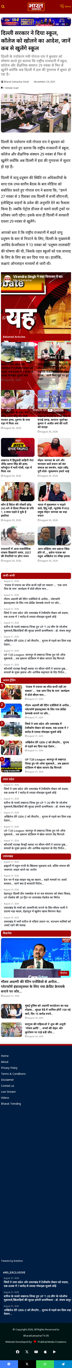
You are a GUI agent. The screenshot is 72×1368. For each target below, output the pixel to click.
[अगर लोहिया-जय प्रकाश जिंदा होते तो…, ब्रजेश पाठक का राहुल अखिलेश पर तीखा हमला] (54, 535)
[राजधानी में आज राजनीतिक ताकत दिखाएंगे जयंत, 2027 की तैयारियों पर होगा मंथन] (18, 535)
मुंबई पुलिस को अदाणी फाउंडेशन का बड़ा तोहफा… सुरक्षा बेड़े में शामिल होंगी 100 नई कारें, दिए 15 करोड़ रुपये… (47, 1010)
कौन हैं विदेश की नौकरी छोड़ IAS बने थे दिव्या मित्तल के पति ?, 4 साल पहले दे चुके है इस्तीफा (17, 510)
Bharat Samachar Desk (16, 82)
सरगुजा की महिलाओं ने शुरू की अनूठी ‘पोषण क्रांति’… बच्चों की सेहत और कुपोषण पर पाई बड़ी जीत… (45, 1028)
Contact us (7, 1086)
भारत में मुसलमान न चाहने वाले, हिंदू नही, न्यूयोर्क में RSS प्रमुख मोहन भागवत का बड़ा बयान (53, 510)
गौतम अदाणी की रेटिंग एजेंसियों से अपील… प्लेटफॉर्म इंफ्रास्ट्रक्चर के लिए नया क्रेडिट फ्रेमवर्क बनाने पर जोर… (48, 710)
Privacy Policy (9, 1068)
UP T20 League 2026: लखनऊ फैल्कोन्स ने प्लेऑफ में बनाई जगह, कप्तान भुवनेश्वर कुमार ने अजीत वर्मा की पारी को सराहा (54, 420)
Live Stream (8, 1092)
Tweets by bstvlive (12, 1261)
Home (5, 1056)
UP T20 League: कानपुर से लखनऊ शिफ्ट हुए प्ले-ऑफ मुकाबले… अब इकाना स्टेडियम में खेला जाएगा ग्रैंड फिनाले (47, 764)
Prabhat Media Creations (51, 1342)
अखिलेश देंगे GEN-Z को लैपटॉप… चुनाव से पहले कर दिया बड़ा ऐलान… (47, 745)
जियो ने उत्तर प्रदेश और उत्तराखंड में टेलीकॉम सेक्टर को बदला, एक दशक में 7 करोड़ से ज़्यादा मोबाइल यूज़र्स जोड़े (17, 370)
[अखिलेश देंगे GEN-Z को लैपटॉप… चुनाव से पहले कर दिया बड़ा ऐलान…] (11, 748)
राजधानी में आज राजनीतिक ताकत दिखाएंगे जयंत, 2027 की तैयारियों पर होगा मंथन (16, 552)
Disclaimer (7, 1080)
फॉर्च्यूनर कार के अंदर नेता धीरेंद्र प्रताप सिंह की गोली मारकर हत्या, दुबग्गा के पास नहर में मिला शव (15, 418)
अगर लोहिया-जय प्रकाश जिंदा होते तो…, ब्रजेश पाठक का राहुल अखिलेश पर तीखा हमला (54, 552)
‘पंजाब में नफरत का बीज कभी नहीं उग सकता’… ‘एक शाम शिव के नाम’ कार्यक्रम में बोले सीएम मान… (47, 691)
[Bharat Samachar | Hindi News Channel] (36, 7)
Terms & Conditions (13, 1074)
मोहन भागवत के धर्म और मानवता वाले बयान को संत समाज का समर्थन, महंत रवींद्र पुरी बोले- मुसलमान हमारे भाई (53, 466)
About (4, 1062)
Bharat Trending (11, 1104)
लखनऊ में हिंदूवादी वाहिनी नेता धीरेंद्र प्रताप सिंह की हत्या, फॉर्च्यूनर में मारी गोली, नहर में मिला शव (17, 466)
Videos (5, 1098)
